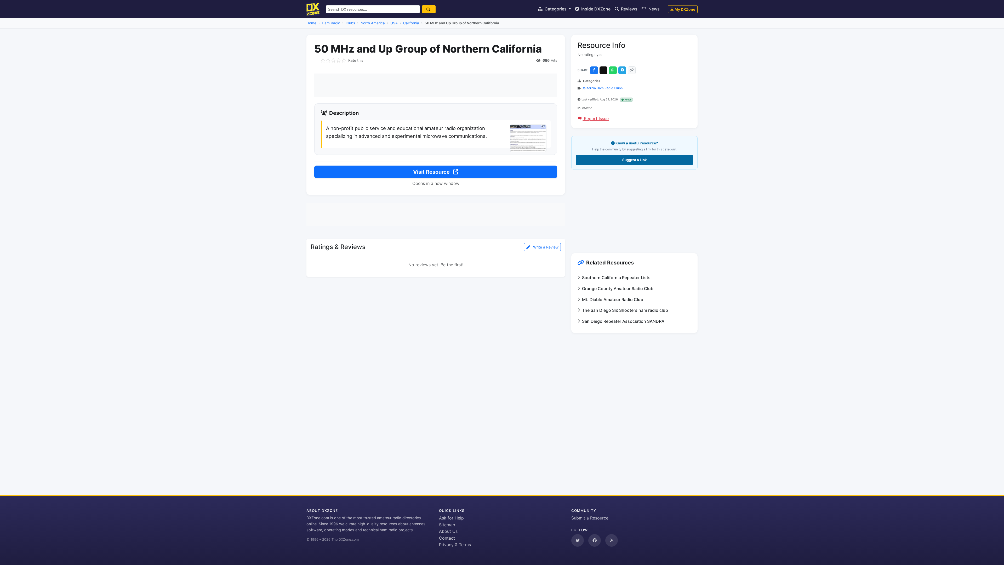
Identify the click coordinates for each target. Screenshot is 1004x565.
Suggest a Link (634, 160)
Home (311, 23)
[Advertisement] (435, 85)
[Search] (429, 9)
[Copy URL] (632, 70)
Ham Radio (331, 23)
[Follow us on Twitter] (577, 540)
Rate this (355, 60)
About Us (448, 531)
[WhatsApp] (613, 70)
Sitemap (447, 524)
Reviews (628, 9)
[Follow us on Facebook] (594, 540)
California (411, 23)
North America (373, 23)
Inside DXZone (595, 9)
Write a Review (545, 247)
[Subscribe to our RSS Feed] (611, 540)
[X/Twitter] (603, 70)
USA (394, 23)
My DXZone (685, 9)
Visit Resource (432, 172)
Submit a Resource (589, 518)
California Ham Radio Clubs (602, 88)
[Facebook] (594, 70)
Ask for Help (451, 518)
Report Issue (596, 118)
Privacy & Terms (455, 544)
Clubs (350, 23)
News (653, 9)
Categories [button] (556, 9)
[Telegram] (622, 70)
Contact (447, 538)
